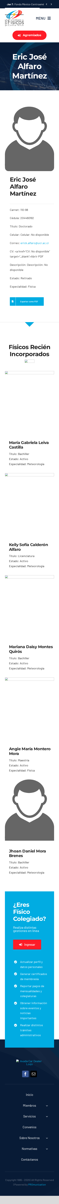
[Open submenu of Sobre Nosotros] (47, 1138)
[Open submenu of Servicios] (47, 1116)
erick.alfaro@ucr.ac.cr (34, 243)
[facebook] (25, 1074)
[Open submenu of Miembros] (47, 1105)
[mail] (33, 1074)
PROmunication (37, 1184)
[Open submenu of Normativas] (47, 1148)
